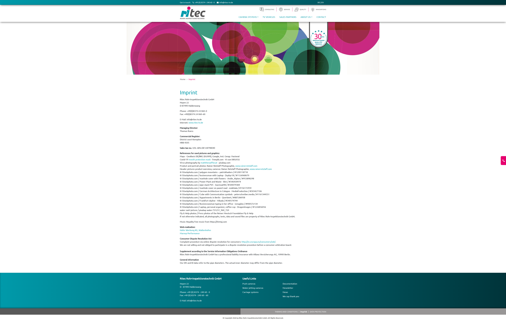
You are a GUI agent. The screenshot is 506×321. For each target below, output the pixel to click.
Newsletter (288, 287)
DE (319, 2)
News (285, 292)
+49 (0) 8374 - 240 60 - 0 (198, 292)
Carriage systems (250, 292)
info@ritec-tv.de (194, 300)
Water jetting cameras (252, 287)
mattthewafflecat (209, 162)
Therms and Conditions (286, 311)
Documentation (290, 283)
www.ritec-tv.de (196, 122)
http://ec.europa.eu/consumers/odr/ (258, 241)
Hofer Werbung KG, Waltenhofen (195, 230)
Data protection (318, 311)
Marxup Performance (190, 233)
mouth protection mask (200, 159)
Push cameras (248, 283)
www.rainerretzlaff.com (246, 165)
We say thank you (291, 296)
